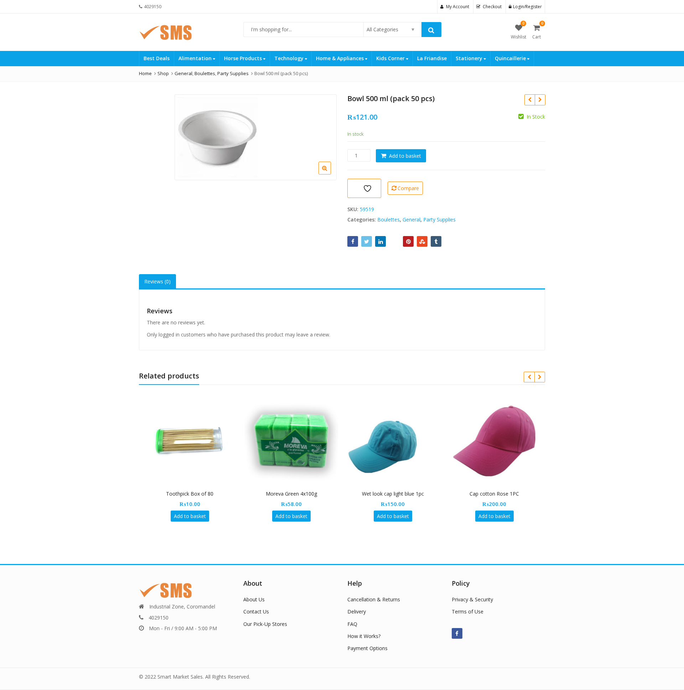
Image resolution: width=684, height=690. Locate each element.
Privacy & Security (472, 599)
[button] (330, 173)
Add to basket (405, 155)
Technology (289, 58)
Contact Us (256, 611)
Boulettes (388, 219)
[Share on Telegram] (394, 241)
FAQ (352, 624)
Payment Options (367, 648)
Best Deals (157, 58)
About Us (254, 599)
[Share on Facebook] (352, 241)
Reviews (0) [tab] (157, 281)
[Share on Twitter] (366, 241)
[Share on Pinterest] (408, 241)
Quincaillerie (511, 58)
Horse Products (243, 58)
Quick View (193, 494)
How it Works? (363, 636)
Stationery (470, 58)
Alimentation (195, 58)
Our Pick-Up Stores (265, 624)
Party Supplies (439, 219)
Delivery (356, 611)
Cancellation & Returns (373, 599)
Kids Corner (391, 58)
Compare (408, 188)
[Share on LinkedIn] (380, 241)
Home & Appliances (340, 58)
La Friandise (432, 58)
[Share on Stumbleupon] (422, 241)
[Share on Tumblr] (436, 241)
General (411, 219)
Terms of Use (467, 611)
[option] (255, 137)
